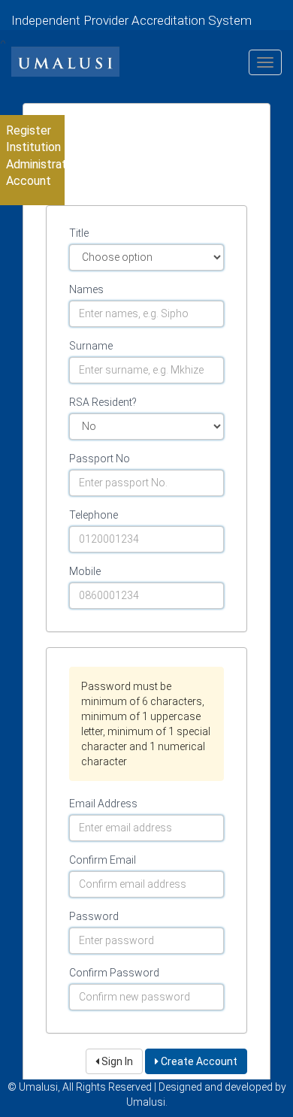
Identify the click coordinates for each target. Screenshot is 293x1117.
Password (94, 916)
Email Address (103, 804)
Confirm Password (114, 973)
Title (79, 233)
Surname (91, 346)
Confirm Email (102, 860)
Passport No (99, 459)
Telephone (93, 515)
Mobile (85, 571)
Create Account (198, 1061)
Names (86, 289)
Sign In (116, 1061)
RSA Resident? (103, 402)
